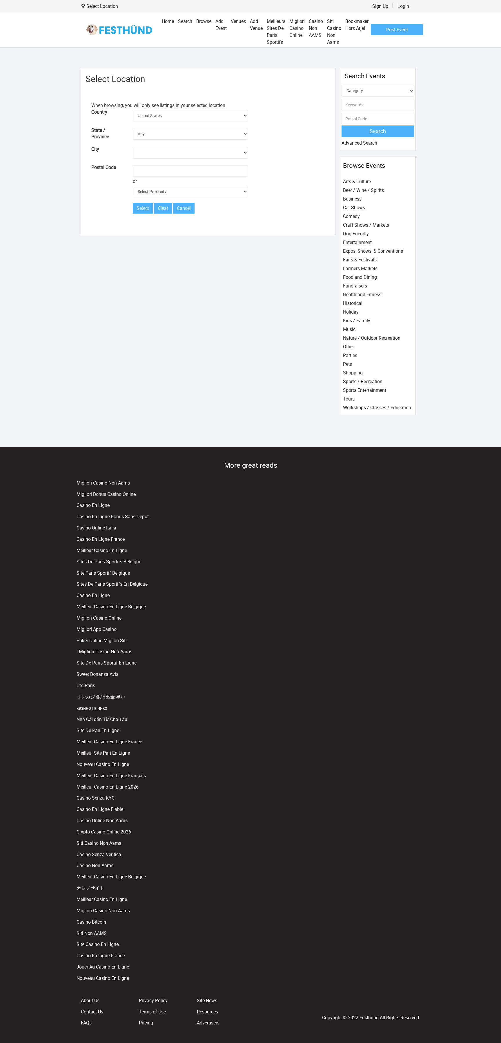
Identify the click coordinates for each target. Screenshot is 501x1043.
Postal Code (103, 167)
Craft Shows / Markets (366, 225)
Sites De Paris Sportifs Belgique (109, 561)
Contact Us (92, 1012)
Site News (207, 1000)
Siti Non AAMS (92, 933)
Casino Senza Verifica (99, 854)
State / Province (100, 133)
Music (349, 329)
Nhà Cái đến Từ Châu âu (102, 719)
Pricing (146, 1023)
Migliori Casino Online (297, 28)
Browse (203, 21)
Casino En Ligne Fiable (100, 809)
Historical (352, 303)
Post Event (397, 29)
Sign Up (380, 6)
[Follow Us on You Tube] (417, 1005)
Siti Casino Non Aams (334, 31)
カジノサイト (90, 888)
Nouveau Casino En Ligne (103, 764)
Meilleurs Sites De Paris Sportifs (276, 31)
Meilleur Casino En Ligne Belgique (111, 606)
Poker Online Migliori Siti (102, 640)
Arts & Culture (357, 181)
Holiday (351, 312)
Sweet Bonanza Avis (97, 674)
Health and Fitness (362, 294)
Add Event (221, 24)
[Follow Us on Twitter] (416, 1005)
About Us (90, 1000)
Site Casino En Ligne (98, 944)
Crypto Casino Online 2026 (104, 832)
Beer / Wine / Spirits (363, 190)
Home (168, 21)
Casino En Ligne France (101, 539)
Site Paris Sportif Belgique (103, 573)
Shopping (353, 372)
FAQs (86, 1023)
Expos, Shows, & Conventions (373, 251)
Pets (347, 364)
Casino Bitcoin (91, 922)
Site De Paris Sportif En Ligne (107, 663)
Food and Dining (360, 277)
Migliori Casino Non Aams (103, 483)
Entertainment (357, 242)
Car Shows (354, 207)
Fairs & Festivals (360, 259)
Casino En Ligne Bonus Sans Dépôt (113, 516)
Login (403, 6)
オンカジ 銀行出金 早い (101, 696)
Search (185, 21)
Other (348, 346)
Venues (238, 21)
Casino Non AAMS (316, 28)
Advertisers (208, 1023)
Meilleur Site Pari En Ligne (103, 753)
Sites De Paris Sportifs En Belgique (112, 584)
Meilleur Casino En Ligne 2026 (108, 787)
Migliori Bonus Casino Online (106, 494)
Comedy (351, 216)
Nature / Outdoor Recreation (371, 338)
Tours (349, 399)
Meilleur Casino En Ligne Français (111, 775)
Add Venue (256, 24)
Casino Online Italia (96, 528)
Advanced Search (359, 143)
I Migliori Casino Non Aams (104, 651)
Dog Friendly (356, 233)
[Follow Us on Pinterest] (418, 1005)
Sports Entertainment (364, 390)
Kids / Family (356, 320)
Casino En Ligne (93, 505)
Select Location (102, 6)
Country (99, 112)
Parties (350, 355)
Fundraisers (355, 286)
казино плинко (92, 708)
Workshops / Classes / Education (377, 407)
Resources (207, 1012)
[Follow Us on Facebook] (415, 1005)
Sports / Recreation (362, 381)
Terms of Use (152, 1012)
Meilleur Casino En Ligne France (109, 741)
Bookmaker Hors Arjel (357, 24)
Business (352, 199)
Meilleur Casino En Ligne (102, 550)
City (95, 149)
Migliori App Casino (97, 629)
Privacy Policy (153, 1000)
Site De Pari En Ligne (98, 730)
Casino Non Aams (95, 865)
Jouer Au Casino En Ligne (103, 967)
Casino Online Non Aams (102, 820)
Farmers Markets (360, 268)
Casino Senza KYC (96, 798)
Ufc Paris (86, 685)
